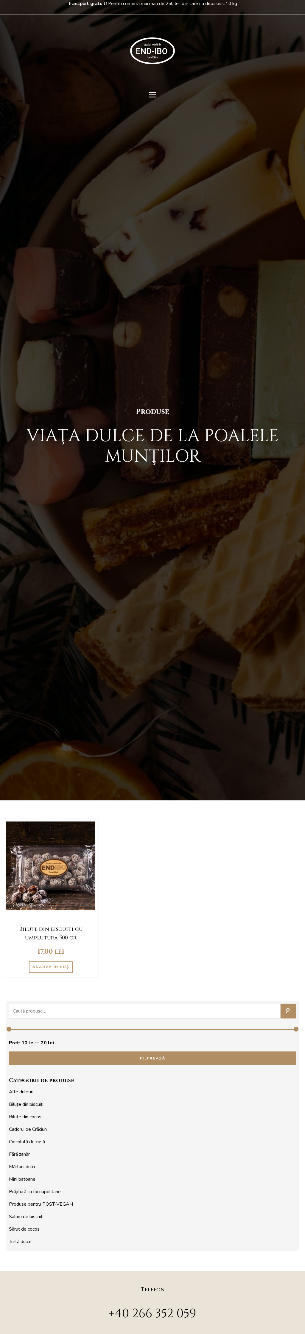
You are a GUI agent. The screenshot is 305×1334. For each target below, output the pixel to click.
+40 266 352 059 (152, 1314)
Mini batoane (22, 1179)
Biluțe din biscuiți (26, 1104)
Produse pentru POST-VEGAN (41, 1204)
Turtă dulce (20, 1241)
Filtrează (152, 1058)
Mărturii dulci (22, 1166)
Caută (288, 1011)
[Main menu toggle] (152, 95)
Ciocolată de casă (27, 1142)
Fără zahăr (19, 1154)
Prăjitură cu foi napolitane (35, 1191)
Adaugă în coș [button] (50, 966)
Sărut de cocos (24, 1229)
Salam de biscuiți (26, 1216)
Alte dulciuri (21, 1092)
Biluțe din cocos (25, 1117)
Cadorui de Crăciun (28, 1129)
